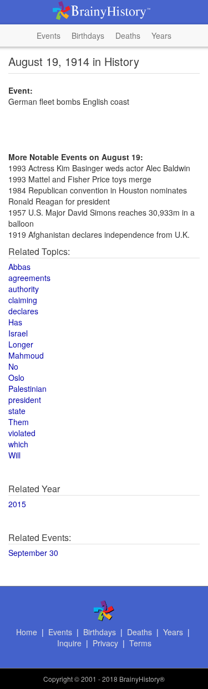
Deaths (127, 35)
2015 (17, 503)
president (24, 399)
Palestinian (27, 388)
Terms (140, 643)
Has (15, 322)
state (17, 410)
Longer (20, 344)
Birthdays (88, 35)
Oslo (16, 377)
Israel (18, 333)
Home (26, 631)
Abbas (19, 266)
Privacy (105, 643)
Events (48, 35)
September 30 (33, 552)
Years (161, 35)
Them (18, 421)
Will (14, 455)
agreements (29, 277)
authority (23, 288)
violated (21, 432)
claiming (22, 299)
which (18, 444)
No (13, 366)
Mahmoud (26, 355)
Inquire (69, 643)
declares (23, 311)
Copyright (58, 678)
